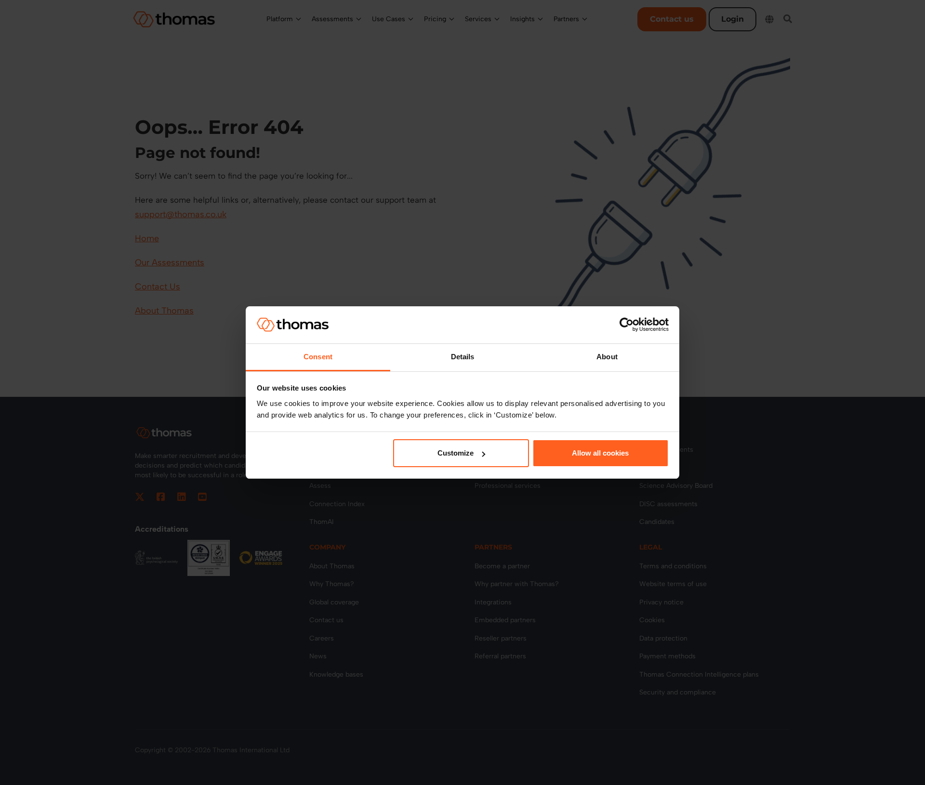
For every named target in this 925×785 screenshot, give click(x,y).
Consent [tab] (318, 357)
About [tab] (607, 357)
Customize (455, 453)
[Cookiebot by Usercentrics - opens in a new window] (626, 324)
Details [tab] (463, 357)
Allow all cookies (600, 453)
